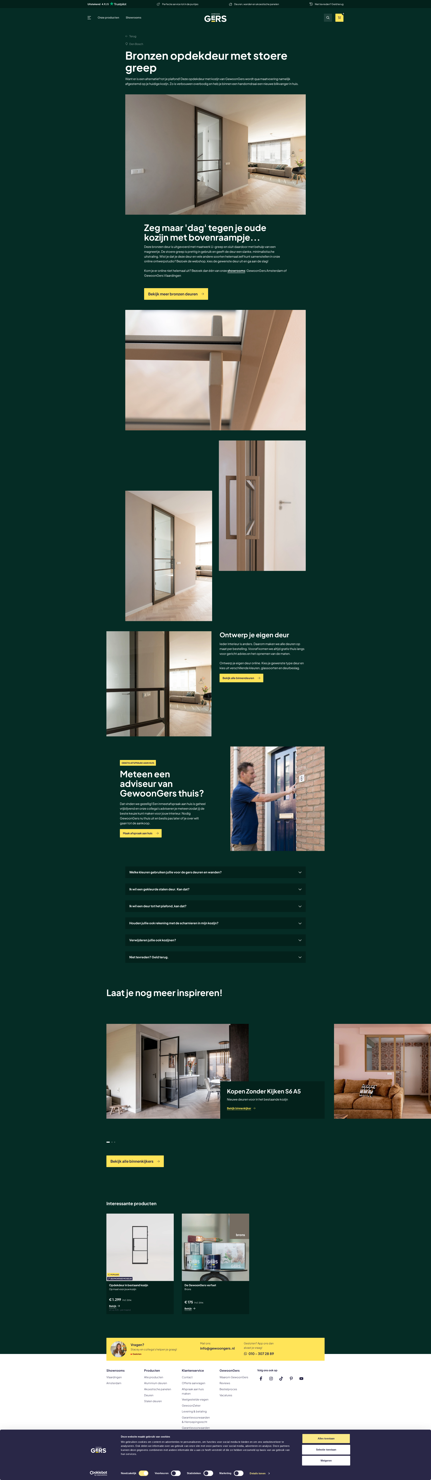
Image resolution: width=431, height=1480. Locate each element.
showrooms (236, 270)
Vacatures (226, 1395)
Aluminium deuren (155, 1383)
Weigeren (326, 1460)
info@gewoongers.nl (216, 1348)
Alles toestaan (326, 1438)
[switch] (176, 1473)
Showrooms (133, 17)
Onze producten (108, 17)
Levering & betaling (194, 1411)
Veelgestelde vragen (195, 1399)
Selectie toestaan (326, 1449)
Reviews (225, 1383)
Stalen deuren (153, 1401)
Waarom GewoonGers (234, 1377)
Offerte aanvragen (193, 1383)
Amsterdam (113, 1383)
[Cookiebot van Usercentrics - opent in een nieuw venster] (98, 1473)
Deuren (148, 1395)
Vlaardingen (114, 1377)
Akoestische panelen (157, 1389)
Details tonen (257, 1473)
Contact (187, 1377)
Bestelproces (228, 1389)
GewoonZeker (191, 1405)
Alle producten (153, 1377)
